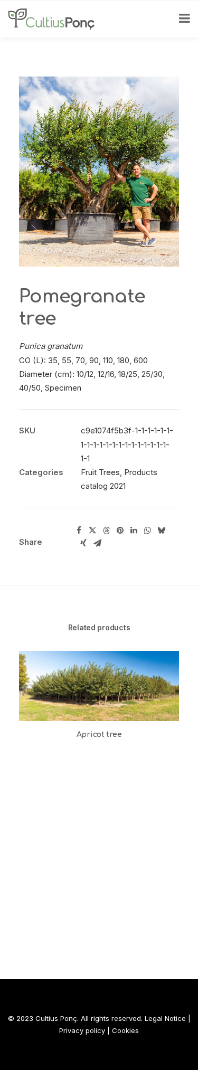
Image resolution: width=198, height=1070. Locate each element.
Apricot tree (99, 734)
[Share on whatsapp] (147, 530)
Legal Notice (165, 1018)
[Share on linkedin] (133, 530)
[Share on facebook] (78, 530)
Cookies (125, 1030)
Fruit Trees (100, 472)
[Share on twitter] (92, 530)
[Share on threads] (106, 530)
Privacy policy (82, 1030)
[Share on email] (97, 543)
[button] (99, 686)
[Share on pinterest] (120, 530)
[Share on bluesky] (161, 530)
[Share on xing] (83, 543)
